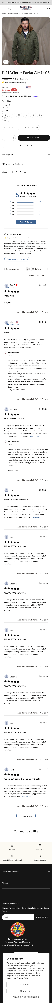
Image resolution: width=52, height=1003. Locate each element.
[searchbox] (14, 269)
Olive (6, 105)
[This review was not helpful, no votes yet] (45, 312)
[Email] (25, 172)
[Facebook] (12, 172)
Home (4, 13)
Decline (25, 991)
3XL (5, 121)
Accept (25, 984)
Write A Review (26, 222)
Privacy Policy (23, 978)
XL (33, 115)
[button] (4, 8)
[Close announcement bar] (49, 2)
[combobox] (38, 275)
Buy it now (26, 145)
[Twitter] (16, 172)
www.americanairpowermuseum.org (17, 945)
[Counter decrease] (4, 138)
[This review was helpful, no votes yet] (40, 312)
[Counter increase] (13, 138)
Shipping (4, 92)
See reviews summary (15, 82)
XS (5, 115)
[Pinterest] (20, 172)
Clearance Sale (13, 13)
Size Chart (32, 127)
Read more (34, 436)
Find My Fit (13, 127)
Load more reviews (26, 816)
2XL (40, 115)
